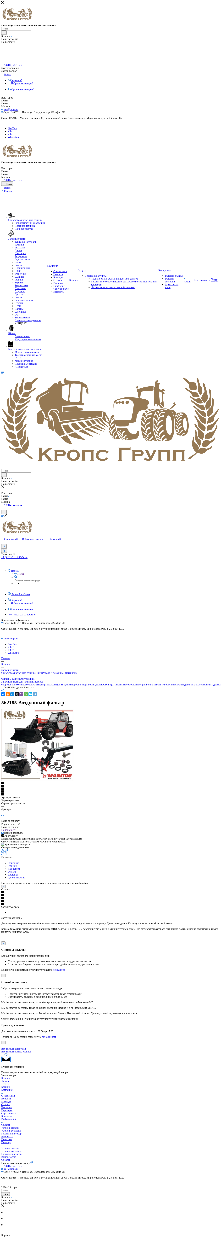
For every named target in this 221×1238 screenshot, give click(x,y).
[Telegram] (35, 694)
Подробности (8, 830)
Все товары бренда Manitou (16, 1051)
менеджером (49, 1036)
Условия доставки (11, 1130)
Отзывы (12, 865)
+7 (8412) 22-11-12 (12, 65)
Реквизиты (7, 1136)
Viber (10, 131)
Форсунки (169, 684)
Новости (6, 1098)
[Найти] (4, 32)
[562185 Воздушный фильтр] (37, 780)
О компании (8, 1095)
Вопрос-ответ (8, 1157)
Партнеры (6, 1110)
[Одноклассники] (8, 694)
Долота (99, 684)
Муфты (142, 684)
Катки (207, 684)
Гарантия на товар (11, 1133)
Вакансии (6, 1107)
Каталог (5, 1078)
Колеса (200, 684)
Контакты (6, 1116)
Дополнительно (16, 877)
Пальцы (51, 684)
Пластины (119, 684)
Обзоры (5, 1159)
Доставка (13, 874)
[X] (17, 694)
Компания (6, 1089)
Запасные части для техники (17, 681)
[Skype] (30, 694)
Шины (39, 673)
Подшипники (188, 684)
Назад (20, 573)
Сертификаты (9, 1113)
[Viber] (21, 694)
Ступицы (108, 684)
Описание (13, 863)
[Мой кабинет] (2, 508)
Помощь (6, 1142)
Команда (6, 1101)
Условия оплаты (10, 1127)
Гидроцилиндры (79, 684)
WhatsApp (13, 137)
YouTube (12, 128)
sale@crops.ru (11, 109)
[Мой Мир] (12, 694)
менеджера (59, 969)
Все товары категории (13, 1048)
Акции (5, 1081)
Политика (6, 1139)
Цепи (59, 684)
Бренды (5, 1087)
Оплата (12, 871)
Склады (5, 1124)
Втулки (66, 684)
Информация (8, 1119)
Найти (5, 1194)
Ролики (150, 684)
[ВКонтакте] (3, 694)
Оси (34, 684)
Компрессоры (24, 684)
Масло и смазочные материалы (60, 673)
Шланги (158, 684)
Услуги (5, 1084)
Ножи (178, 684)
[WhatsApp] (26, 694)
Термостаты (131, 684)
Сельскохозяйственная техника (18, 673)
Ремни (91, 684)
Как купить (14, 868)
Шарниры (41, 684)
